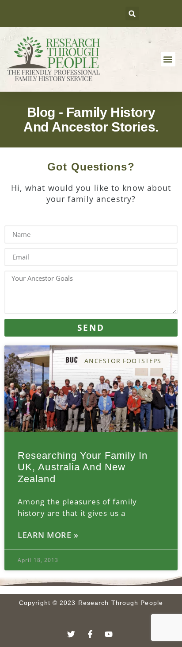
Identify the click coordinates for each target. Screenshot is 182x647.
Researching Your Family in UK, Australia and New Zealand (83, 467)
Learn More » (48, 535)
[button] (132, 13)
